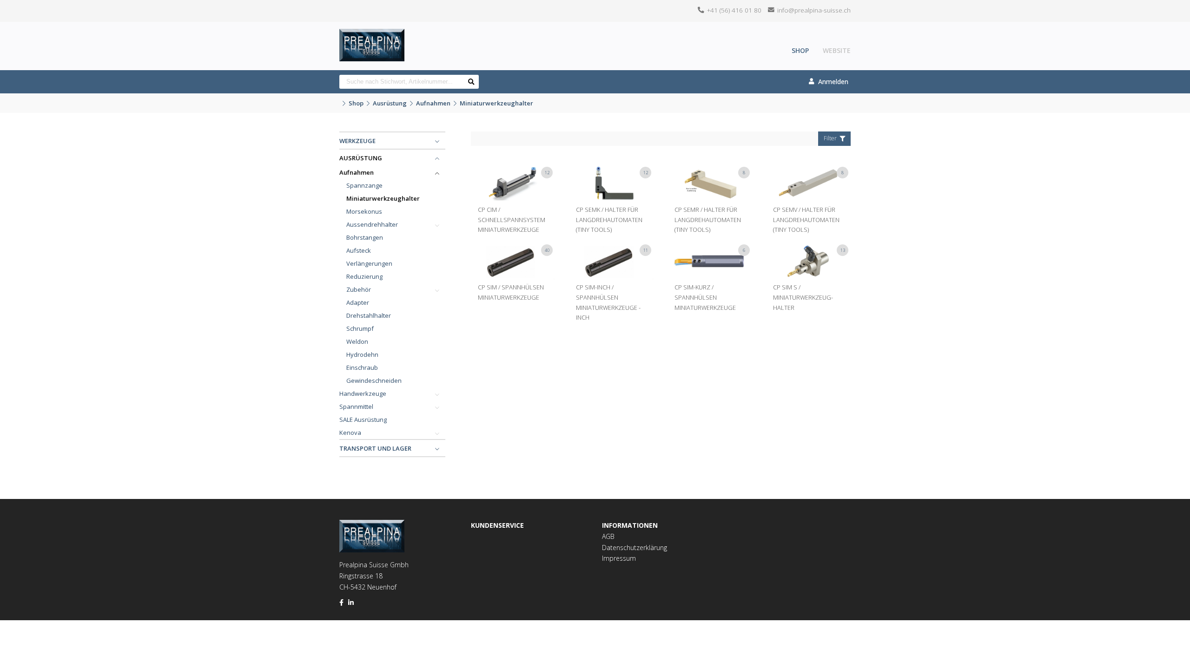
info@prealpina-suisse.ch (814, 10)
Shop (800, 50)
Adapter (357, 302)
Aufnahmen (433, 103)
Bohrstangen (364, 237)
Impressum (619, 558)
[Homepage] (371, 35)
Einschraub (362, 367)
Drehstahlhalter (368, 315)
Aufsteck (358, 250)
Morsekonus (364, 211)
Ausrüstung (390, 103)
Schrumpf (360, 328)
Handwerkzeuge (362, 393)
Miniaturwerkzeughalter (496, 103)
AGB (608, 536)
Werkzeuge (357, 141)
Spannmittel (356, 406)
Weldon (357, 341)
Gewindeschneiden (374, 380)
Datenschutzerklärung (634, 547)
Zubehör (358, 289)
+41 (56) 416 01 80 (734, 10)
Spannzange (364, 185)
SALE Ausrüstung (363, 419)
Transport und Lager (375, 448)
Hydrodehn (362, 354)
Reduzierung (364, 276)
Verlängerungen (369, 263)
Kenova (350, 432)
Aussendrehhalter (372, 224)
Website (837, 50)
